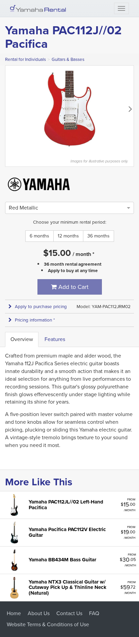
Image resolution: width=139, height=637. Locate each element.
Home (14, 613)
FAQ (94, 613)
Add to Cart (72, 287)
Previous (9, 109)
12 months (68, 235)
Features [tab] (55, 339)
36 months (98, 235)
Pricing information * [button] (35, 320)
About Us (39, 613)
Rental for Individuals (25, 59)
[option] (23, 208)
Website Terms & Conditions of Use (48, 624)
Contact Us (69, 613)
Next (130, 109)
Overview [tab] (21, 339)
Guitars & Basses (68, 59)
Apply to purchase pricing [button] (41, 306)
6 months (39, 235)
